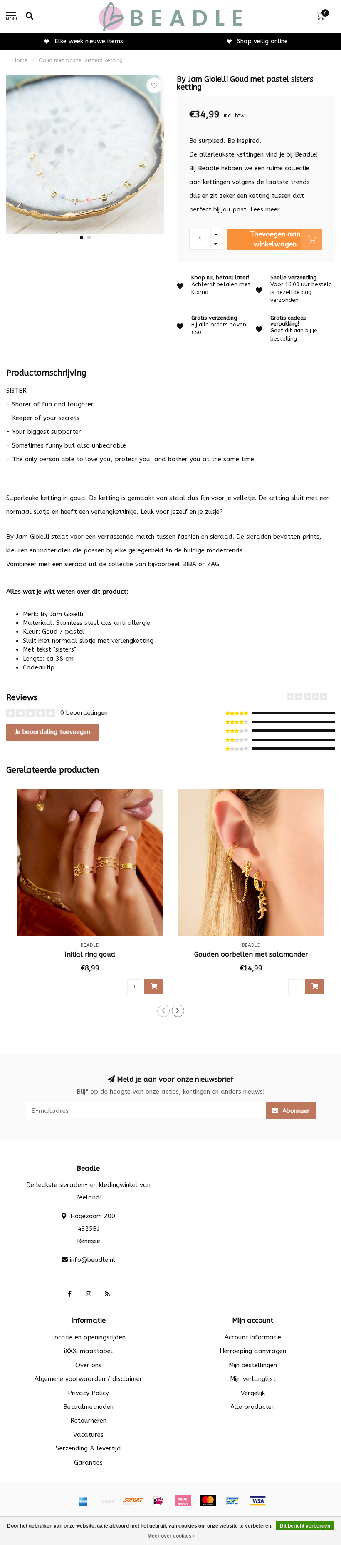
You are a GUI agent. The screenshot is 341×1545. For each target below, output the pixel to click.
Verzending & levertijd (88, 1448)
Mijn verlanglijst (253, 1379)
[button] (81, 237)
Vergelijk (253, 1393)
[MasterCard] (208, 1501)
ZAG (213, 564)
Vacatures (88, 1434)
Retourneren (88, 1420)
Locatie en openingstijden (88, 1337)
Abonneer (295, 1111)
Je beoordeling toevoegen (52, 732)
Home (20, 60)
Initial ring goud (89, 954)
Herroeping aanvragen (253, 1351)
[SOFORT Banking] (133, 1501)
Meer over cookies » (172, 1536)
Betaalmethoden (88, 1407)
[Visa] (257, 1501)
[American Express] (83, 1501)
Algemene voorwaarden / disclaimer (88, 1379)
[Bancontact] (232, 1501)
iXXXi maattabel (88, 1351)
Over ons (88, 1365)
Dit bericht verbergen (305, 1526)
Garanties (88, 1462)
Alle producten (252, 1407)
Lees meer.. (266, 209)
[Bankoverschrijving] (108, 1501)
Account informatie (253, 1337)
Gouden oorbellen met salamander (251, 954)
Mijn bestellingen (253, 1365)
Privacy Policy (88, 1393)
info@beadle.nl (92, 1260)
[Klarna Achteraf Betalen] (183, 1501)
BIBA (189, 564)
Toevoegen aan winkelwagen (275, 239)
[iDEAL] (158, 1501)
